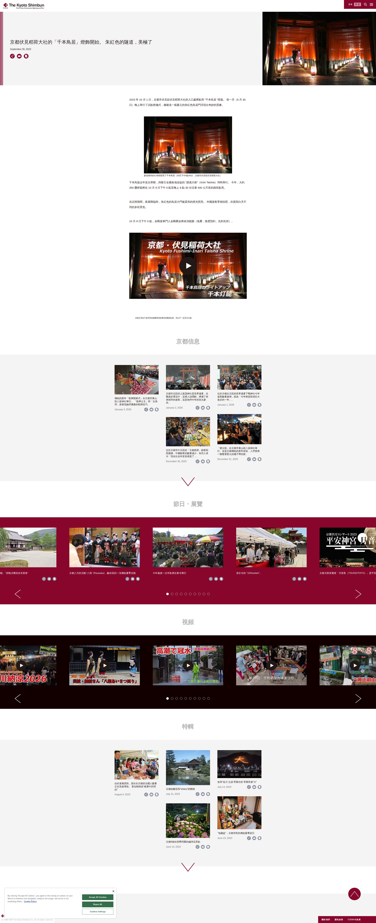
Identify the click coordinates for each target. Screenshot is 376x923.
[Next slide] (358, 594)
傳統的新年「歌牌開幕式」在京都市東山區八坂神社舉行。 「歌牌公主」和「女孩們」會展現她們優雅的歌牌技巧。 (136, 401)
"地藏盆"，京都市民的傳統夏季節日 (235, 833)
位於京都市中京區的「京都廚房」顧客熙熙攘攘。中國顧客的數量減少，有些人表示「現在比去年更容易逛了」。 (187, 453)
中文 (357, 4)
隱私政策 (339, 919)
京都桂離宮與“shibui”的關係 (180, 789)
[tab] (167, 594)
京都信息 (188, 341)
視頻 (188, 622)
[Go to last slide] (18, 594)
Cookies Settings (98, 912)
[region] (60, 903)
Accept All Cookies (97, 897)
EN (351, 4)
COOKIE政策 (354, 919)
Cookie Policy (30, 901)
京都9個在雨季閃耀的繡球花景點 (183, 842)
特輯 (188, 726)
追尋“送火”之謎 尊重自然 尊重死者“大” (237, 782)
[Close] (113, 891)
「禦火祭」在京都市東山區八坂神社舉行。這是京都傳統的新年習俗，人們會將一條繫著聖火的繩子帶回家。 (238, 451)
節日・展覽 (188, 504)
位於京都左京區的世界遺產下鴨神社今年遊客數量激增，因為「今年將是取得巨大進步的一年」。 (238, 396)
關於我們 (326, 919)
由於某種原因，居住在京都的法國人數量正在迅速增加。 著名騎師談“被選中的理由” (136, 786)
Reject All (97, 904)
